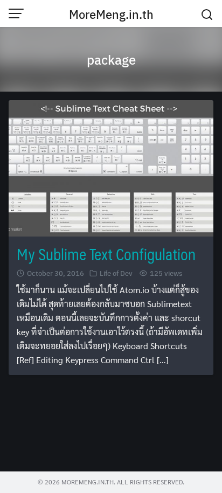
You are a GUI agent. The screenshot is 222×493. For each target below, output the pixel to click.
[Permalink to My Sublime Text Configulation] (111, 167)
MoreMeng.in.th (111, 14)
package (111, 59)
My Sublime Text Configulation (106, 254)
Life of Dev (116, 273)
